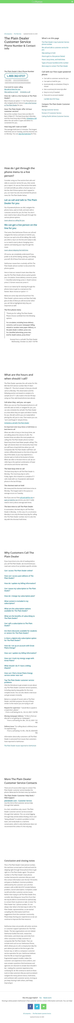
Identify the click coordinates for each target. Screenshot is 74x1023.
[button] (72, 1)
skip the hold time (24, 134)
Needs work (47, 998)
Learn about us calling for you (14, 220)
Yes (40, 998)
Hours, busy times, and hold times (53, 60)
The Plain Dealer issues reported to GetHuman (20, 746)
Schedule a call (25, 92)
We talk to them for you (12, 89)
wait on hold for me (11, 500)
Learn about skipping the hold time (16, 250)
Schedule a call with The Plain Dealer (16, 423)
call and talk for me (26, 498)
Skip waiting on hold (11, 92)
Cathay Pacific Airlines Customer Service (55, 116)
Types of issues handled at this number (55, 63)
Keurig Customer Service (50, 110)
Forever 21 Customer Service (51, 113)
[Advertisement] (20, 150)
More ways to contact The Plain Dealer (55, 66)
